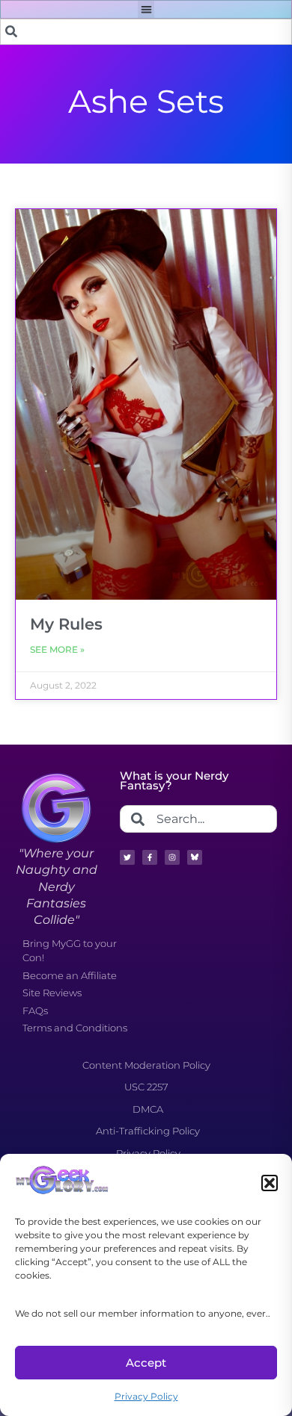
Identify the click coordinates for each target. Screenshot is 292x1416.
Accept (146, 1363)
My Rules (66, 624)
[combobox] (146, 32)
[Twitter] (127, 857)
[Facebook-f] (149, 857)
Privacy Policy (146, 1396)
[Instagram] (172, 857)
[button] (269, 1183)
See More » (57, 649)
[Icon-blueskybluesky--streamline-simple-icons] (194, 857)
